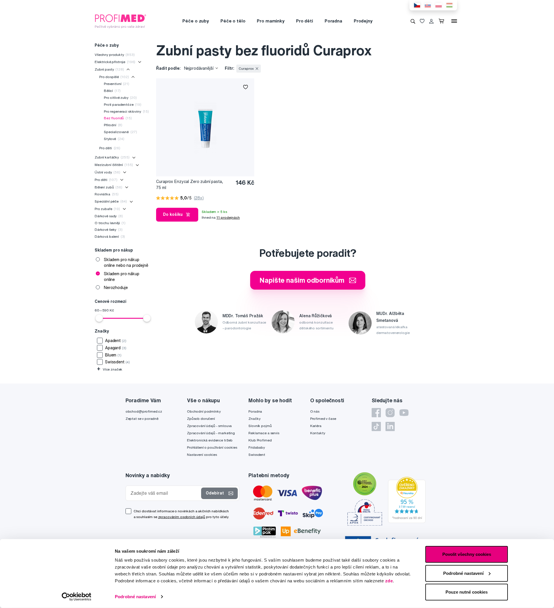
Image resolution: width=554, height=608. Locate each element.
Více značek (109, 369)
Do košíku (173, 214)
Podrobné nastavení (135, 596)
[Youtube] (404, 412)
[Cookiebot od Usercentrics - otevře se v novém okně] (76, 596)
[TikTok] (376, 426)
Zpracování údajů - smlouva (209, 426)
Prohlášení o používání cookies (212, 447)
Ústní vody (107, 172)
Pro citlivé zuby (120, 97)
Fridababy (256, 447)
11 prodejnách (228, 217)
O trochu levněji (110, 223)
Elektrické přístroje (115, 62)
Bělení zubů (108, 187)
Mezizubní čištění (114, 165)
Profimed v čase (323, 418)
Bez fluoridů (118, 118)
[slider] (99, 318)
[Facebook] (376, 412)
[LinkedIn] (390, 426)
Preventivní (116, 84)
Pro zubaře (107, 209)
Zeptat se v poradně (142, 418)
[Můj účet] (431, 21)
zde (389, 580)
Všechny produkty (115, 54)
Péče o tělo (232, 21)
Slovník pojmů (260, 426)
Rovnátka (107, 194)
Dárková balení (110, 236)
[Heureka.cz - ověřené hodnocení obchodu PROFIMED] (407, 499)
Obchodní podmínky (204, 411)
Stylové (114, 139)
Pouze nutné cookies (467, 592)
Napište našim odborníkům (302, 280)
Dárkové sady (109, 216)
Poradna (333, 21)
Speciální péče (111, 201)
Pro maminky (270, 21)
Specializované (120, 132)
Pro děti (304, 21)
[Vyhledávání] (412, 21)
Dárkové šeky (109, 229)
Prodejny (363, 21)
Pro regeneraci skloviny (126, 111)
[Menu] (454, 21)
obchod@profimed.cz (144, 411)
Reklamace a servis (263, 433)
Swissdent (256, 454)
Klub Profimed (260, 440)
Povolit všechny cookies (466, 554)
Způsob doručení (201, 418)
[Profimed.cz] (121, 21)
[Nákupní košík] (442, 21)
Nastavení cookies (202, 454)
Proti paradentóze (122, 104)
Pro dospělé (114, 77)
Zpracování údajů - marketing (211, 433)
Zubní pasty (109, 69)
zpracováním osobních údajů (181, 517)
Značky (254, 418)
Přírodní (113, 125)
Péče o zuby (195, 21)
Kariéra (315, 426)
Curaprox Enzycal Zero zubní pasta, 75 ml (189, 185)
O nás (314, 411)
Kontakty (317, 433)
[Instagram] (390, 412)
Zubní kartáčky (112, 157)
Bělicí (112, 90)
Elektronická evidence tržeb (210, 440)
